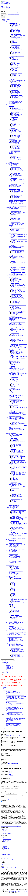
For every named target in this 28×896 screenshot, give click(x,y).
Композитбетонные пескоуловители (15, 230)
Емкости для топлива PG (17, 473)
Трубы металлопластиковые (15, 428)
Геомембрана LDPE (16, 141)
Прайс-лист (8, 667)
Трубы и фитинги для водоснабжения (15, 417)
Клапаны (11, 600)
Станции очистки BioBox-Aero (18, 510)
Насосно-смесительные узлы (15, 627)
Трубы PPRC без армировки (17, 419)
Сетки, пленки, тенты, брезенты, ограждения (16, 634)
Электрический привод (16, 596)
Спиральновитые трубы (14, 323)
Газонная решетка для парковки (16, 656)
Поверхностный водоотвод (12, 207)
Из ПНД (13, 41)
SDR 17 (13, 364)
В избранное (5, 761)
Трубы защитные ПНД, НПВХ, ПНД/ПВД (16, 347)
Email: (2, 796)
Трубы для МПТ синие (16, 370)
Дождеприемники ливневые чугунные (18, 255)
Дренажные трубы (13, 23)
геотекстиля (24, 891)
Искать (2, 16)
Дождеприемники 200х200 (17, 250)
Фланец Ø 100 (14, 621)
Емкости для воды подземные (15, 455)
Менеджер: (3, 800)
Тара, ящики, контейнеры (12, 630)
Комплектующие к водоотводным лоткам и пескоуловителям (16, 247)
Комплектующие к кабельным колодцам (18, 373)
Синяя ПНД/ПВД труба (16, 351)
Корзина (5, 837)
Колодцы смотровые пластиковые (19, 181)
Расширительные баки (14, 546)
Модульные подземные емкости (18, 456)
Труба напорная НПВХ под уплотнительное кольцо (15, 398)
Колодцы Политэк (15, 92)
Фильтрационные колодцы (15, 102)
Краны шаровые (15, 488)
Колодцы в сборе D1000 (17, 96)
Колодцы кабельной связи (15, 186)
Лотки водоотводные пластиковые (16, 214)
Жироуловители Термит (16, 524)
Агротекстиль (12, 158)
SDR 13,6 (13, 386)
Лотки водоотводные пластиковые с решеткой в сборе (19, 211)
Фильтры (11, 612)
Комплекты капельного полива (16, 571)
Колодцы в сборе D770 (16, 95)
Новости (8, 665)
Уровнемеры (14, 500)
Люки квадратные (15, 190)
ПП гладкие (14, 280)
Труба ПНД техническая (14, 362)
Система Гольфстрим (16, 31)
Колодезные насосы (13, 554)
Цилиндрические (15, 435)
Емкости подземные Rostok (17, 461)
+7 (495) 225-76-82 (5, 2)
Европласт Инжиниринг (13, 14)
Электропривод (15, 611)
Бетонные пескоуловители (17, 228)
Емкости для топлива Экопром (18, 472)
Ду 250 (13, 588)
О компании (9, 663)
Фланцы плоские (15, 615)
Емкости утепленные (16, 451)
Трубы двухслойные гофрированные (16, 282)
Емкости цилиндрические (17, 452)
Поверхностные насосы (14, 557)
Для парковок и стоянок (17, 60)
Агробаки (13, 449)
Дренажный (14, 70)
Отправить (16, 786)
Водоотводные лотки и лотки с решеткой (15, 717)
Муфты (13, 490)
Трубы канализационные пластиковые (15, 275)
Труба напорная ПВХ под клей (16, 317)
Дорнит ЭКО (14, 68)
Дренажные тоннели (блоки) (15, 101)
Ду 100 (13, 583)
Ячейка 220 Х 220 (15, 148)
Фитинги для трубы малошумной (19, 344)
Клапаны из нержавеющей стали (19, 602)
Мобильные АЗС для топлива (15, 639)
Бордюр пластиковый (14, 161)
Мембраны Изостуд (15, 81)
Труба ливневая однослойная (18, 322)
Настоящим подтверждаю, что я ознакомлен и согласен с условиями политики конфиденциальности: (14, 803)
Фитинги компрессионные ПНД (16, 412)
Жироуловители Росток (16, 525)
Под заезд (13, 26)
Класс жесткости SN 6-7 (17, 296)
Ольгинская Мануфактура (17, 65)
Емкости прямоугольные (17, 453)
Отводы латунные (15, 493)
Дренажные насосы (13, 103)
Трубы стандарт (15, 307)
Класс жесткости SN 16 (16, 300)
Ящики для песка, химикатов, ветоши (17, 632)
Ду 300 (13, 589)
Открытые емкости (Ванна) (15, 483)
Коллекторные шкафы (14, 628)
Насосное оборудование (11, 550)
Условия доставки (10, 765)
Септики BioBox (15, 521)
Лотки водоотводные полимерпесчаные (16, 218)
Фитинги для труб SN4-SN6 (17, 56)
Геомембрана (12, 139)
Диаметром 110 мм (15, 51)
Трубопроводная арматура (12, 576)
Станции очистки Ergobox (17, 511)
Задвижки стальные (16, 598)
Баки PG (13, 480)
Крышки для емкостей (14, 502)
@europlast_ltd (4, 4)
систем (18, 891)
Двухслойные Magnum (16, 292)
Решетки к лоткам (15, 222)
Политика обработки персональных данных (11, 826)
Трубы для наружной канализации (17, 276)
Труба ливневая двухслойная (18, 320)
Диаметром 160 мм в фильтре (18, 49)
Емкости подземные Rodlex (17, 458)
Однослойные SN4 (15, 24)
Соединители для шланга (14, 573)
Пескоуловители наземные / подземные (18, 533)
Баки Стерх (14, 478)
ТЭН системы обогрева (16, 499)
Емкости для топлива (14, 463)
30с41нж (13, 594)
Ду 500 (13, 591)
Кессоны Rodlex (12, 540)
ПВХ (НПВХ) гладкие (16, 279)
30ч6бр (13, 593)
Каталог (5, 20)
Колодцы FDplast (15, 91)
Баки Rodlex (14, 482)
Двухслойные (14, 53)
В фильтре (13, 43)
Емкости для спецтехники (17, 450)
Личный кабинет (7, 19)
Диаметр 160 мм (15, 333)
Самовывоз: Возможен (12, 763)
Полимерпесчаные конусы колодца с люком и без (17, 194)
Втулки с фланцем (15, 485)
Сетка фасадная (12, 635)
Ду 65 (12, 580)
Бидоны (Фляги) (12, 475)
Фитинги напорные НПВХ (15, 345)
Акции (4, 657)
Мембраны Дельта (15, 84)
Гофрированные (15, 278)
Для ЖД (13, 62)
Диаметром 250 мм (15, 46)
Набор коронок (14, 491)
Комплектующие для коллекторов (16, 629)
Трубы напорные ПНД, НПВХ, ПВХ (14, 374)
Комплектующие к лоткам (17, 223)
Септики (11, 515)
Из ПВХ (13, 40)
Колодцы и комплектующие (12, 163)
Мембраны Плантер (16, 82)
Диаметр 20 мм (14, 377)
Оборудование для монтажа (15, 346)
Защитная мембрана (13, 129)
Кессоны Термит (12, 541)
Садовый (13, 64)
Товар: (2, 791)
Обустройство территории (12, 643)
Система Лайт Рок (15, 32)
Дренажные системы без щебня (18, 35)
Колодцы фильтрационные (15, 185)
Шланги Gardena (15, 568)
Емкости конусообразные (17, 442)
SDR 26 (13, 367)
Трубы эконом (14, 306)
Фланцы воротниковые (16, 616)
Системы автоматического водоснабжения (15, 562)
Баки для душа (12, 477)
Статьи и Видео (9, 666)
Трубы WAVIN (14, 25)
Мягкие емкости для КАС (17, 447)
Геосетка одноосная (16, 157)
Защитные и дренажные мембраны (17, 80)
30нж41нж (13, 595)
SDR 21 (13, 366)
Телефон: (3, 793)
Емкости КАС (14, 446)
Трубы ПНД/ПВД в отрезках (18, 358)
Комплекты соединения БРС (18, 486)
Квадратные (14, 438)
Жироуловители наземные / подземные (18, 523)
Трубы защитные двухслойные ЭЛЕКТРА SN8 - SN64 (16, 360)
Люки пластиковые (15, 197)
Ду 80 (12, 582)
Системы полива (10, 565)
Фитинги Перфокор (16, 38)
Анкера (10, 162)
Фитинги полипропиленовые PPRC (17, 429)
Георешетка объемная (14, 142)
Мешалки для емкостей (14, 505)
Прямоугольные (15, 436)
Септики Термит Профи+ (17, 518)
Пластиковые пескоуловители (18, 226)
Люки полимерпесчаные (17, 191)
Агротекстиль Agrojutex (16, 159)
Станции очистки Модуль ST (18, 512)
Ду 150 (13, 585)
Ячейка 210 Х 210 (15, 147)
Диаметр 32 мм (14, 379)
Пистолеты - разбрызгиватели (16, 574)
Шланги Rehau (14, 567)
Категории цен (9, 668)
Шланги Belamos (15, 569)
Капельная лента (12, 572)
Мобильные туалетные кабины (16, 640)
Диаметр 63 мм (14, 410)
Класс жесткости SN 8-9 (17, 297)
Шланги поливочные (14, 566)
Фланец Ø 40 (14, 617)
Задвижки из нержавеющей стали (19, 599)
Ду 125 (13, 584)
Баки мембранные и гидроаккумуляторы (15, 544)
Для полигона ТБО (15, 63)
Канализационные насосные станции (17, 200)
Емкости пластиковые (11, 433)
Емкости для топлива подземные (19, 466)
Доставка (8, 671)
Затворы (11, 604)
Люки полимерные (15, 196)
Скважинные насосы (13, 551)
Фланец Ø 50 (14, 618)
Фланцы (11, 613)
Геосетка (11, 153)
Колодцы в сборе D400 (16, 93)
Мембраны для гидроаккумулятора (17, 549)
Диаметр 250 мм (15, 384)
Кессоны (8, 539)
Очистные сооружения (11, 507)
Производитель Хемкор (16, 313)
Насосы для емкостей (14, 506)
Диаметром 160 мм (15, 48)
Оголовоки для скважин (14, 563)
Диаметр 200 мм (15, 334)
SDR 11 (13, 363)
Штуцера (13, 501)
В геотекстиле (14, 42)
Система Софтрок (15, 30)
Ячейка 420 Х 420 (15, 151)
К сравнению (5, 762)
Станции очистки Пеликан (17, 513)
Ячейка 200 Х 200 (15, 146)
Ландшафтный (14, 59)
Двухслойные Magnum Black (18, 291)
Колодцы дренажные (13, 90)
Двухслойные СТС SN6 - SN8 (18, 287)
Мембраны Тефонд (15, 86)
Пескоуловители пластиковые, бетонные (15, 718)
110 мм (13, 411)
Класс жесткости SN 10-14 (17, 298)
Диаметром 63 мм (15, 52)
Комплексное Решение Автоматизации (18, 547)
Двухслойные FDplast (16, 289)
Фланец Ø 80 (14, 619)
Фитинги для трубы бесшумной (18, 342)
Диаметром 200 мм (15, 47)
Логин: (3, 10)
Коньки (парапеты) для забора (16, 645)
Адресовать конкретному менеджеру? (9, 799)
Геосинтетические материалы (13, 104)
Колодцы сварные (13, 187)
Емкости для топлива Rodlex (18, 474)
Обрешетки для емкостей (14, 504)
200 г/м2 (13, 78)
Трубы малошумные (16, 308)
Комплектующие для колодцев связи (17, 206)
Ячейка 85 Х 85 (15, 143)
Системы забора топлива (17, 497)
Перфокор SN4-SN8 (16, 34)
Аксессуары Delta (15, 87)
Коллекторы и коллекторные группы (14, 622)
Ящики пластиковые (13, 633)
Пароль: (3, 11)
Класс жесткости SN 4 (16, 295)
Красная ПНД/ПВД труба (17, 352)
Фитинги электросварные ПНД (16, 413)
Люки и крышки (15, 97)
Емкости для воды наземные (15, 434)
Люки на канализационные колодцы (17, 646)
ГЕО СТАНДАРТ (15, 67)
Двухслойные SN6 (15, 27)
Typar (12, 69)
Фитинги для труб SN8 (16, 37)
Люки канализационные (14, 189)
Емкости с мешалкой (16, 444)
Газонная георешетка (13, 152)
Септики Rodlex (15, 516)
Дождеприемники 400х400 (17, 252)
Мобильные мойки (13, 638)
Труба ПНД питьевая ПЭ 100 (15, 375)
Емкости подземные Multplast (18, 460)
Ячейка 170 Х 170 (15, 145)
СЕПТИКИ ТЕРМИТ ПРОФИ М (19, 517)
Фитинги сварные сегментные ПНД (17, 414)
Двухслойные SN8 (15, 29)
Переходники (14, 495)
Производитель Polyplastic (17, 312)
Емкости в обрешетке (16, 445)
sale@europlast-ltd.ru (5, 3)
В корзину (3, 759)
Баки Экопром (14, 479)
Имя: (2, 792)
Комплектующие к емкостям (15, 484)
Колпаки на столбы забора (15, 644)
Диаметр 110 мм (15, 314)
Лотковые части (15, 99)
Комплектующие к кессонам (15, 543)
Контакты (5, 672)
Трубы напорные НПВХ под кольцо (17, 311)
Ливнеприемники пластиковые (16, 253)
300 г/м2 (13, 79)
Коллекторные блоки (13, 623)
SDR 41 (13, 316)
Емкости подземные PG (16, 457)
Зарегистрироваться (5, 12)
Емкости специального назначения (17, 441)
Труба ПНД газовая (13, 405)
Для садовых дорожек (16, 73)
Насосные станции (13, 560)
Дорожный (14, 71)
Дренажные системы (11, 21)
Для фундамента (15, 74)
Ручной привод (15, 610)
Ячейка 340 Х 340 (15, 150)
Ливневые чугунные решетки (15, 256)
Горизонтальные (15, 440)
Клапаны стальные (15, 601)
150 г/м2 (13, 76)
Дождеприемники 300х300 (17, 251)
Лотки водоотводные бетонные (18, 215)
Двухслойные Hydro (16, 294)
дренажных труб (13, 891)
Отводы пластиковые (16, 494)
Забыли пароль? (14, 12)
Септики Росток (15, 522)
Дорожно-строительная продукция (14, 637)
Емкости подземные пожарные (18, 462)
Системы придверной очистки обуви (17, 274)
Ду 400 (13, 590)
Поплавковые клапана (16, 496)
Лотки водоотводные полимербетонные (16, 220)
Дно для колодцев (15, 98)
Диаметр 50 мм (14, 380)
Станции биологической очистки (16, 508)
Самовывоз (8, 669)
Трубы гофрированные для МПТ (16, 368)
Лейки (12, 489)
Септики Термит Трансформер (18, 519)
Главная (5, 846)
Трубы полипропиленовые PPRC (16, 418)
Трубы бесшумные (15, 309)
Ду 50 (12, 579)
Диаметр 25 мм (14, 378)
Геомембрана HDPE (16, 140)
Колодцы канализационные (15, 175)
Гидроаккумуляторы (13, 545)
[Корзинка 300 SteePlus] (10, 735)
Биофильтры (11, 534)
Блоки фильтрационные (14, 536)
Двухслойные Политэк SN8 (17, 284)
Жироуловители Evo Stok (17, 527)
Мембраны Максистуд (16, 85)
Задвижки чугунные (16, 578)
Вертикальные (14, 439)
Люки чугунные (15, 192)
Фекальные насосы (13, 555)
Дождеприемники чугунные (15, 198)
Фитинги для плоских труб (17, 54)
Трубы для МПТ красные (17, 369)
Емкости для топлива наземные (18, 464)
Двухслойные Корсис (16, 290)
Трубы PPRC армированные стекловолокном (18, 421)
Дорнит (13, 58)
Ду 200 (13, 587)
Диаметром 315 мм (15, 45)
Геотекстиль (11, 57)
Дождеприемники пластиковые (16, 248)
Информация (6, 662)
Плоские (13, 36)
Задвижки (11, 577)
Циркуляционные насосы (15, 558)
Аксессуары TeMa (15, 89)
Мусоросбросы (12, 641)
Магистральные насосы (14, 556)
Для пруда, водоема (15, 75)
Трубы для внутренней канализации (17, 305)
